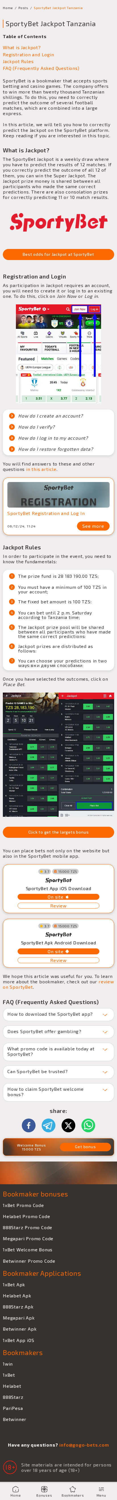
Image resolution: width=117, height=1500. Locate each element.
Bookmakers (23, 1352)
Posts (23, 8)
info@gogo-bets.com (84, 1444)
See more (93, 526)
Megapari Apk (19, 1317)
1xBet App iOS (18, 1340)
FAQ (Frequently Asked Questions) (41, 68)
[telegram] (51, 1125)
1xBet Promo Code (23, 1205)
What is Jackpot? (22, 47)
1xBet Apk (14, 1284)
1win (8, 1363)
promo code (62, 1058)
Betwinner (14, 1419)
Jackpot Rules (18, 61)
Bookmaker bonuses (35, 1194)
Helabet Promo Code (26, 1216)
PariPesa (13, 1408)
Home (8, 8)
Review (58, 905)
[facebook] (31, 1125)
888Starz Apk (18, 1306)
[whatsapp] (88, 1125)
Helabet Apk (17, 1295)
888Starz (13, 1397)
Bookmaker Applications (42, 1273)
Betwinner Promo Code (29, 1261)
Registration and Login (28, 54)
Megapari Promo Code (28, 1238)
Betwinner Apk (19, 1328)
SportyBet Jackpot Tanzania (58, 8)
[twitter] (71, 1125)
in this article (41, 469)
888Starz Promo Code (27, 1227)
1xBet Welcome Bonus (28, 1249)
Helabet (12, 1386)
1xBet (9, 1375)
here (25, 1098)
